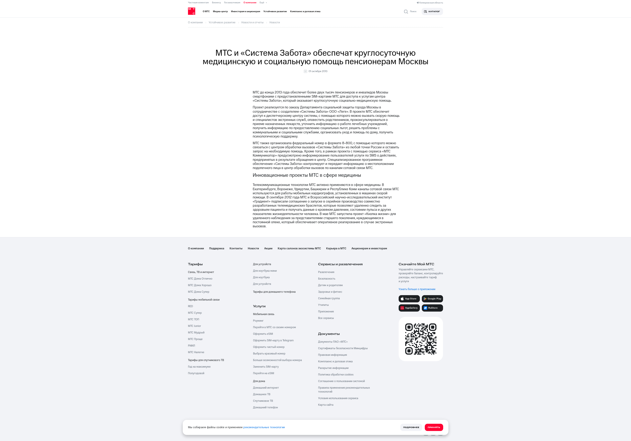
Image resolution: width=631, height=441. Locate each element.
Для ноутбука (261, 277)
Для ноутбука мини (265, 271)
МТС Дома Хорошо (199, 285)
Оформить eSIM (263, 334)
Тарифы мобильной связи (204, 300)
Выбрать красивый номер (269, 354)
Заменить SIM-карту (266, 367)
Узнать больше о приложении (417, 289)
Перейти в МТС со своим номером (274, 327)
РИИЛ (191, 346)
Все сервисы (326, 318)
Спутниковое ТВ (263, 401)
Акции (268, 248)
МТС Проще (195, 339)
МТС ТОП (193, 319)
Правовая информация (332, 355)
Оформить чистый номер (269, 347)
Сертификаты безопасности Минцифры (343, 348)
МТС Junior (194, 326)
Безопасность (326, 279)
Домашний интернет (266, 388)
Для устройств (262, 264)
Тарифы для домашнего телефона (274, 292)
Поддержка (216, 248)
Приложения (326, 312)
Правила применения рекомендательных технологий (344, 390)
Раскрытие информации (333, 368)
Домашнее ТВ (261, 394)
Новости (253, 248)
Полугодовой (196, 373)
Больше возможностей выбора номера (277, 360)
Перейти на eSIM (263, 373)
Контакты (236, 248)
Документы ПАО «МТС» (333, 342)
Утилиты (323, 305)
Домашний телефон (265, 407)
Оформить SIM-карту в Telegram (273, 340)
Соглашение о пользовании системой (341, 381)
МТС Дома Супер (198, 292)
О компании (250, 2)
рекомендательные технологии (264, 427)
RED (190, 306)
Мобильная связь (263, 314)
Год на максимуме (199, 367)
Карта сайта (325, 405)
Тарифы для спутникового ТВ (206, 360)
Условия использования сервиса (338, 398)
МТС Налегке (196, 352)
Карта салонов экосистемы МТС (299, 248)
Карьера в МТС (336, 248)
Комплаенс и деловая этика (335, 361)
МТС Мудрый (196, 333)
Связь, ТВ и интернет (201, 272)
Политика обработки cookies (335, 375)
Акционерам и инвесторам (369, 248)
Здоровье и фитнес (330, 292)
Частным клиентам (198, 2)
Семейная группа (329, 298)
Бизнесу (216, 2)
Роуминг (258, 321)
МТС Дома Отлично (200, 279)
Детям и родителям (330, 285)
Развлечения (326, 272)
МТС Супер (195, 313)
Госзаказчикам (232, 2)
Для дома (259, 381)
